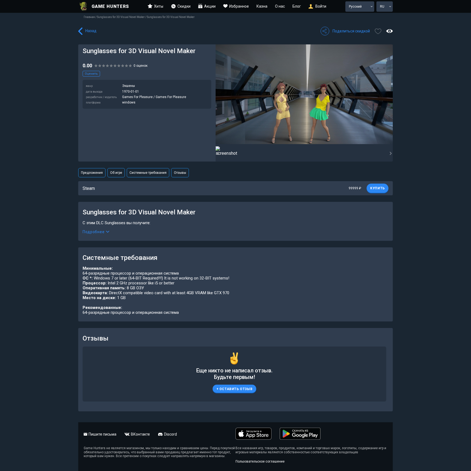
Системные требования (148, 173)
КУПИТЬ (377, 188)
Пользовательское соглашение (260, 461)
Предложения (92, 173)
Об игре (116, 173)
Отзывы (180, 173)
